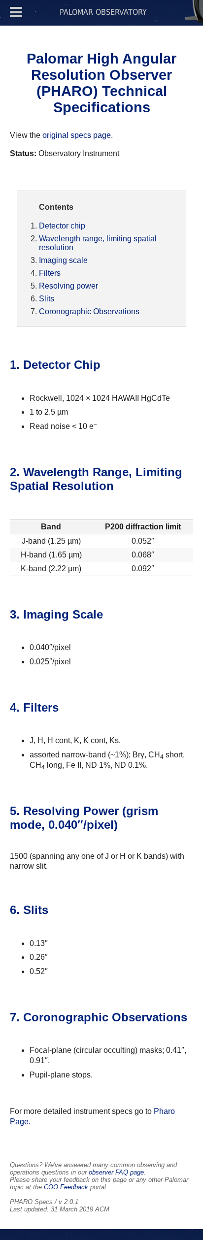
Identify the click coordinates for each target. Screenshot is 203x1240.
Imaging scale (63, 260)
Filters (50, 273)
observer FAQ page (116, 1172)
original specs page (76, 135)
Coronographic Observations (89, 311)
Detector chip (62, 226)
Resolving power (68, 286)
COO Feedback (66, 1187)
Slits (46, 298)
